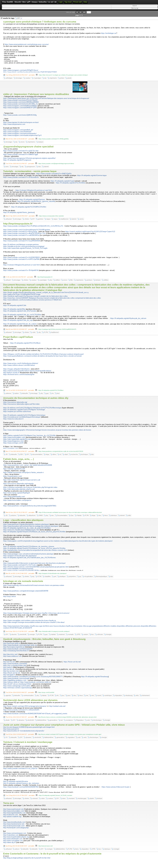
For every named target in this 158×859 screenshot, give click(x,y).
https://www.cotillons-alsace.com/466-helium (19, 365)
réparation (118, 695)
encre (22, 142)
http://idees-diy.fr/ (9, 842)
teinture (97, 280)
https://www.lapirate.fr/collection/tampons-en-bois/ (21, 122)
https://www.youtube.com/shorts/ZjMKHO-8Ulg (20, 115)
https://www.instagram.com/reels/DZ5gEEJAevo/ (20, 70)
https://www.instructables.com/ (14, 437)
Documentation (62, 515)
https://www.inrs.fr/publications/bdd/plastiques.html (21, 530)
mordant (71, 798)
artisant (8, 280)
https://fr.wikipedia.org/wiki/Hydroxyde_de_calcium (128, 318)
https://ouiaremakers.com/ (12, 476)
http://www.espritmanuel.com (13, 809)
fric (58, 695)
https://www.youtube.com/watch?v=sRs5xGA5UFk (21, 710)
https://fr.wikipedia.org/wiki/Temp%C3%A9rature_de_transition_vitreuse (28, 546)
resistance (69, 720)
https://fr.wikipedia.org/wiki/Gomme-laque (92, 175)
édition (106, 280)
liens (76, 849)
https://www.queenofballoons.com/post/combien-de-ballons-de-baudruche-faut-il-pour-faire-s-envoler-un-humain (42, 356)
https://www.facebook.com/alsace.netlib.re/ (35, 682)
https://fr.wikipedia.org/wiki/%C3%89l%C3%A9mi (28, 207)
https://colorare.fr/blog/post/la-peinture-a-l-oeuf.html (33, 190)
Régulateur (80, 720)
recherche (74, 454)
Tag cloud (67, 2)
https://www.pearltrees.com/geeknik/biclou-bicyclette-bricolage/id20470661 (29, 506)
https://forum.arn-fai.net (11, 673)
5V (7, 737)
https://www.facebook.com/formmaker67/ (17, 649)
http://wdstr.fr (8, 667)
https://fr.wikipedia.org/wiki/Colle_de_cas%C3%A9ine (22, 315)
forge (47, 454)
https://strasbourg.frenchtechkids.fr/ (16, 651)
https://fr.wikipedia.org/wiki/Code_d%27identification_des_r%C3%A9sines (29, 557)
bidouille (25, 393)
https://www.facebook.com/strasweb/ (16, 678)
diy (45, 78)
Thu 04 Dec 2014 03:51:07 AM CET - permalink (20, 717)
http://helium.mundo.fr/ (11, 373)
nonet (99, 695)
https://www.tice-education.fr (13, 419)
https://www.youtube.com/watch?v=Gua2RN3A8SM (21, 241)
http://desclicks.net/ (10, 654)
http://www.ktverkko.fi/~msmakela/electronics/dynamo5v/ (23, 731)
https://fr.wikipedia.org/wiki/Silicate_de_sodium (20, 324)
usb (79, 737)
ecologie (49, 849)
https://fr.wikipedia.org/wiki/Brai (14, 309)
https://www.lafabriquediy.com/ (14, 496)
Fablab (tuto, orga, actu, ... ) (18, 459)
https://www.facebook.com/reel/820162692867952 (21, 787)
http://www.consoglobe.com (13, 840)
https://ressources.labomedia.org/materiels (18, 483)
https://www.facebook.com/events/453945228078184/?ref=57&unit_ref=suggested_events (35, 713)
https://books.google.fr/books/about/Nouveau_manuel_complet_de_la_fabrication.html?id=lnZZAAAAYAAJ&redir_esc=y (46, 292)
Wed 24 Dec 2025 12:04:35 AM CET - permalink (20, 139)
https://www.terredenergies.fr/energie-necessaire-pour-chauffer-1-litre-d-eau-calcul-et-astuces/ (36, 613)
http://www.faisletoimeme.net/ (13, 824)
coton (43, 798)
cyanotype (43, 280)
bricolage (19, 78)
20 (77, 12)
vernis (81, 219)
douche (14, 634)
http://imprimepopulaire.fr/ (17, 223)
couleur (27, 78)
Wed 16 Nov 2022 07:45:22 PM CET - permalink (20, 512)
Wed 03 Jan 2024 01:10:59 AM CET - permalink (20, 329)
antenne (8, 393)
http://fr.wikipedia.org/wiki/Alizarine (15, 781)
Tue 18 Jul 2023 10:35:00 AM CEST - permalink (20, 390)
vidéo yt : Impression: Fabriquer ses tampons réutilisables (36, 94)
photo (62, 78)
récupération (88, 576)
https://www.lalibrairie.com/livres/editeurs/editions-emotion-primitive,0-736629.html (32, 300)
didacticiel (32, 515)
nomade (71, 634)
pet (55, 576)
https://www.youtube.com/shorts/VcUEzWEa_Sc (20, 104)
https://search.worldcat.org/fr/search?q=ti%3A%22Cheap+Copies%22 (90, 231)
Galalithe (48, 576)
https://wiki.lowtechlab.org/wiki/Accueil (17, 439)
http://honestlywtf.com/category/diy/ (16, 828)
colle (33, 332)
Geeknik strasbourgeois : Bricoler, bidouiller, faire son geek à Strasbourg (44, 639)
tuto (39, 166)
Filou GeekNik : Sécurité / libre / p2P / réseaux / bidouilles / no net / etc (29, 2)
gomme (40, 219)
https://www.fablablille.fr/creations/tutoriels (18, 569)
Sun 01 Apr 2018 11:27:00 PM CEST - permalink (20, 631)
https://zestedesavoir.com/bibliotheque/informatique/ (21, 417)
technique (84, 454)
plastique (62, 576)
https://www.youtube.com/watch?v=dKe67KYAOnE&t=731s (24, 233)
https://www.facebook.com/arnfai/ (15, 664)
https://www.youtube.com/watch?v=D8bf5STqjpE (20, 154)
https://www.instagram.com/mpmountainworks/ (20, 133)
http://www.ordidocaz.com (12, 656)
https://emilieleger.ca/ (108, 33)
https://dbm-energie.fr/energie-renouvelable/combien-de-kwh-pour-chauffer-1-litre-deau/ (34, 622)
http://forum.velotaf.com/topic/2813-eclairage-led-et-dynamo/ (24, 706)
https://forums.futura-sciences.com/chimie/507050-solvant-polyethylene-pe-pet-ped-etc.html (36, 567)
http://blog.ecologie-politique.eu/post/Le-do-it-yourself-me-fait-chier (26, 858)
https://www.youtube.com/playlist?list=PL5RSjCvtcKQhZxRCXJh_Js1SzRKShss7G (33, 226)
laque (48, 219)
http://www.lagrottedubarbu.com (14, 813)
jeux (69, 695)
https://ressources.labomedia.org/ (15, 402)
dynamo (21, 720)
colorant (35, 798)
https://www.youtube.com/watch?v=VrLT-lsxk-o (20, 565)
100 (84, 12)
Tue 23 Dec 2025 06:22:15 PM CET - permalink (20, 163)
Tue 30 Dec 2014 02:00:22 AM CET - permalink (20, 692)
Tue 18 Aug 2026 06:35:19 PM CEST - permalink (20, 75)
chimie (26, 219)
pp (80, 576)
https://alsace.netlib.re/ (11, 682)
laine (64, 798)
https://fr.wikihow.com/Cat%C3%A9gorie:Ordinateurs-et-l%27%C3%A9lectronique (32, 408)
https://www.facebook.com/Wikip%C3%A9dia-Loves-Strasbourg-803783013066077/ (33, 676)
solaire (85, 634)
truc (92, 634)
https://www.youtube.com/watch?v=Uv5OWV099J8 (21, 257)
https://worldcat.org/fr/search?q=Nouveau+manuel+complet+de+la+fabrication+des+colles (35, 296)
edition (57, 280)
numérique (108, 695)
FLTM (46, 332)
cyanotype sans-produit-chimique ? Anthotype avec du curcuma (39, 21)
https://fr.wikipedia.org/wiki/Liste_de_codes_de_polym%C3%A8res (27, 528)
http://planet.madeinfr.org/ (12, 816)
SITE (78, 634)
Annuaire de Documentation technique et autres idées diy (35, 398)
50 (80, 12)
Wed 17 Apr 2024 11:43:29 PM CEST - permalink (20, 216)
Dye (72, 515)
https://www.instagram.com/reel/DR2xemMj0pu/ (20, 106)
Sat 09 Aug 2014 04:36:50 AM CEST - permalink (20, 846)
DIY (19, 18)
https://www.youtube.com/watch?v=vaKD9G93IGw (21, 235)
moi (92, 695)
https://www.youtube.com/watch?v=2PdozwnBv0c (21, 177)
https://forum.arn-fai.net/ (72, 662)
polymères (72, 576)
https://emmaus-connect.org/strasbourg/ (17, 688)
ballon (17, 393)
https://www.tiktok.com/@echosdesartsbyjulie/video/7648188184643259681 (30, 72)
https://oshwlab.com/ (10, 448)
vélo (137, 695)
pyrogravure (31, 166)
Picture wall (77, 2)
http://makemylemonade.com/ (14, 826)
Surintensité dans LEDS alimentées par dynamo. (30, 700)
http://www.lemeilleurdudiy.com (14, 822)
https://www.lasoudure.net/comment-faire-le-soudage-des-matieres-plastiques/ (31, 526)
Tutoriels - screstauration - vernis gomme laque (30, 171)
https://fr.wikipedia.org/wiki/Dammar (32, 199)
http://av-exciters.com (11, 671)
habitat (53, 634)
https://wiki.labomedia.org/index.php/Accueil (19, 489)
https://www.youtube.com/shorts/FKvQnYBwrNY (20, 100)
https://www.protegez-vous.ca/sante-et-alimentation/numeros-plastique (28, 554)
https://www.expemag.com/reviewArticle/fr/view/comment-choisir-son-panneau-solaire (33, 585)
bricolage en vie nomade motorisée (23, 581)
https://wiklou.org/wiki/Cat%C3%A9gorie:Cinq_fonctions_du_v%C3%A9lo (29, 435)
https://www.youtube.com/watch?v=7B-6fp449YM (20, 270)
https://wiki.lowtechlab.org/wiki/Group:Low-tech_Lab (21, 480)
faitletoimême (41, 720)
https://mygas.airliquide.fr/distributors (16, 369)
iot (60, 454)
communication (28, 695)
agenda (8, 695)
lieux (106, 515)
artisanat (8, 219)
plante (69, 78)
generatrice (53, 720)
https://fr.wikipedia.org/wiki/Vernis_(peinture (18, 212)
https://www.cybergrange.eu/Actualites (17, 686)
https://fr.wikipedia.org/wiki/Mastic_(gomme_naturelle (36, 201)
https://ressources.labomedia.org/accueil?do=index (21, 404)
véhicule (100, 634)
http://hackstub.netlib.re (11, 643)
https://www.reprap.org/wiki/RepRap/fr (16, 493)
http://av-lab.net (8, 669)
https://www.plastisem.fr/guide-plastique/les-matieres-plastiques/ (26, 524)
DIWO (41, 515)
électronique (97, 720)
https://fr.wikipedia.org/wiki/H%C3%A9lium (25, 343)
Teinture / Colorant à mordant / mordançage (27, 742)
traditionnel (64, 219)
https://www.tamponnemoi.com (14, 124)
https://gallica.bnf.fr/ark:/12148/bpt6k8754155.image (21, 294)
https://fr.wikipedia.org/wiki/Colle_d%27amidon (19, 311)
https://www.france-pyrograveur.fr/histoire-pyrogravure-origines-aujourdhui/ (29, 158)
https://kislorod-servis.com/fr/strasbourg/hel (18, 374)
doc (52, 515)
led (61, 720)
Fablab (79, 515)
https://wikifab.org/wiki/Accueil (14, 469)
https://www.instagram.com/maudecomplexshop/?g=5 (22, 135)
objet (66, 454)
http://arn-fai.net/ (9, 662)
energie (32, 634)
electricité (23, 634)
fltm (71, 280)
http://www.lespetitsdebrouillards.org (16, 837)
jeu (63, 695)
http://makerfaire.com (11, 835)
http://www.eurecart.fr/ (11, 729)
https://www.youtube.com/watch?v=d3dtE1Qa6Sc (54, 173)
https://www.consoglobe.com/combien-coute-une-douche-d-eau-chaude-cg (29, 620)
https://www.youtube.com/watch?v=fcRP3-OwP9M (21, 259)
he (53, 393)
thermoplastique (101, 576)
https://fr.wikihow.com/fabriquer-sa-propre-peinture (21, 244)
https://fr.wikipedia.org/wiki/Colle (14, 305)
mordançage (82, 798)
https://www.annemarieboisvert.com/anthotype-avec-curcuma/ (27, 44)
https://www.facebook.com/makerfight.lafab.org (20, 645)
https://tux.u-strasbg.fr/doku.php (14, 665)
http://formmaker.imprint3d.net (14, 647)
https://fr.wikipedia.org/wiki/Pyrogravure (17, 160)
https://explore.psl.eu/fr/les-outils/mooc (17, 411)
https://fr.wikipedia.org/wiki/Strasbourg (94, 676)
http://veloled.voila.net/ (57, 706)
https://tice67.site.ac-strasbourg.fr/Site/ (17, 684)
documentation (37, 454)
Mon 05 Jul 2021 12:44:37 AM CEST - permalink (20, 573)
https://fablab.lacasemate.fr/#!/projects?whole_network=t (23, 472)
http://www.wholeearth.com (12, 839)
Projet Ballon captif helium (18, 337)
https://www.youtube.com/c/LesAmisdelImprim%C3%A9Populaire (26, 230)
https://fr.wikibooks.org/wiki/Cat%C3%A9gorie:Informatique (24, 415)
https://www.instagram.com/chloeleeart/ (17, 132)
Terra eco (8, 803)
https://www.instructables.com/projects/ (17, 500)
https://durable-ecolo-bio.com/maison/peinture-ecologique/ (23, 246)
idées (54, 454)
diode (8, 720)
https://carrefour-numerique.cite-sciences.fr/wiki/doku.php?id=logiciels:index (30, 487)
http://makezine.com (10, 815)
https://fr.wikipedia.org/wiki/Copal (62, 181)
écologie (116, 849)
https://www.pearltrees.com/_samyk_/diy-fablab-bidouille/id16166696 (27, 465)
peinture (89, 280)
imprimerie (53, 78)
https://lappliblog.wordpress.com (14, 680)
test (58, 393)
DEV (21, 454)
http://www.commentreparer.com (14, 833)
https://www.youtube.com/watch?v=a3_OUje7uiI (20, 768)
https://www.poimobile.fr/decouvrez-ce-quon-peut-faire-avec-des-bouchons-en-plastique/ (34, 563)
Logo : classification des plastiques (23, 520)
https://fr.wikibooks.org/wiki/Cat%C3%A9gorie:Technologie (24, 410)
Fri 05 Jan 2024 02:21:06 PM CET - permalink (19, 277)
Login (60, 2)
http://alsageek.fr (9, 675)
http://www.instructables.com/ (13, 811)
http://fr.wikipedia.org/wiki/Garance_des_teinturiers (21, 783)
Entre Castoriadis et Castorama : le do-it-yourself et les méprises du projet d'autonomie (52, 853)
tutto (129, 515)
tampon (40, 142)
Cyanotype (37, 78)
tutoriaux (114, 515)
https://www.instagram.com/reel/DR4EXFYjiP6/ (20, 108)
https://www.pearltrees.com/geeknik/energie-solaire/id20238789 (25, 591)
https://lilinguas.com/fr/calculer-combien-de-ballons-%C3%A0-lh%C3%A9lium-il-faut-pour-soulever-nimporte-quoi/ (43, 354)
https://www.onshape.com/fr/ (13, 443)
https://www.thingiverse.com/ (13, 441)
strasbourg (128, 695)
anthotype (9, 78)
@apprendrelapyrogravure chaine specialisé (28, 146)
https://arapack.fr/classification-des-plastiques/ (20, 556)
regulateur (71, 737)
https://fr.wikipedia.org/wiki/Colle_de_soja (18, 320)
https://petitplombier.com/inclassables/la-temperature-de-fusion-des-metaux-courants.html (35, 550)
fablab (44, 695)
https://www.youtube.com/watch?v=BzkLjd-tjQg (20, 231)
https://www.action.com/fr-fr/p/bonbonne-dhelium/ (20, 363)
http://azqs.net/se (9, 596)
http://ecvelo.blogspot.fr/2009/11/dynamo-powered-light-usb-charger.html (29, 727)
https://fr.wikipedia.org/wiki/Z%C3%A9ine (70, 183)
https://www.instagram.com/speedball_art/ (18, 130)
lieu (100, 515)
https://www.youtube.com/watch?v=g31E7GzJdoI (20, 151)
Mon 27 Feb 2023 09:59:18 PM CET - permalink (20, 451)
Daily (85, 2)
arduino (13, 515)
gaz (47, 393)
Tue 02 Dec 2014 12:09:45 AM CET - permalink (20, 734)
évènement (145, 695)
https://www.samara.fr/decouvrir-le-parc (116, 787)
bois (7, 166)
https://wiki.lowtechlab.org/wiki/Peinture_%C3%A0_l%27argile (25, 248)
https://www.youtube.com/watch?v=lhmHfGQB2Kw (21, 570)
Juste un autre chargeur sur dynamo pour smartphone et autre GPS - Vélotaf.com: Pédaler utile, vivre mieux (64, 724)
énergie (108, 634)
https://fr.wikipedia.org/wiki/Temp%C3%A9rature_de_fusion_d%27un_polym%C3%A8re (34, 532)
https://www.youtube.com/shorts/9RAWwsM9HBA (21, 102)
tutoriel (46, 166)
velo (88, 720)
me (87, 695)
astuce (17, 849)
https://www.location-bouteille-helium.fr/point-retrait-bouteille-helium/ (27, 371)
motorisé (62, 634)
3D (7, 454)
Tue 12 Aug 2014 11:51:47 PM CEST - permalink (20, 795)
